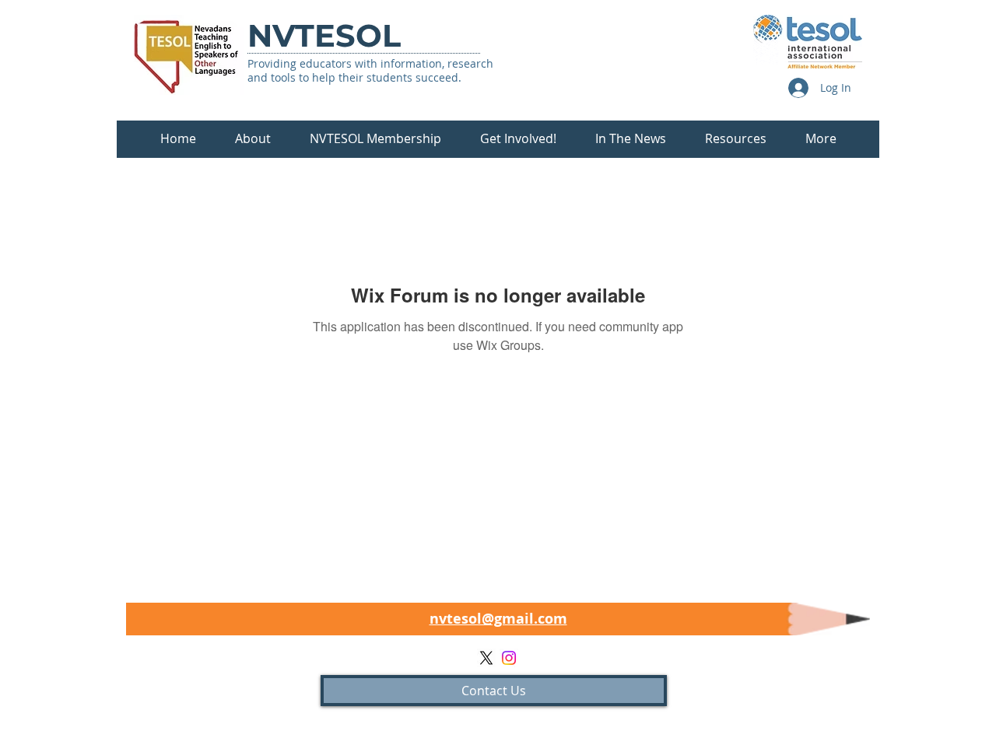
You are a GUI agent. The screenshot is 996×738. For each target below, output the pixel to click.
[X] (486, 658)
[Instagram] (509, 658)
